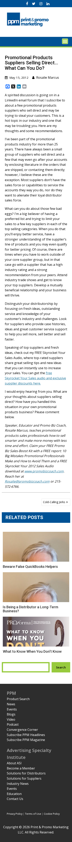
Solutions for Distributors (26, 773)
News (11, 704)
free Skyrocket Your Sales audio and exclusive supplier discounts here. (35, 378)
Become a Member (21, 768)
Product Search (18, 699)
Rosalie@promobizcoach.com (27, 481)
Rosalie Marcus (47, 77)
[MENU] (65, 41)
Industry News (18, 783)
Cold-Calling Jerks (54, 502)
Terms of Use (33, 814)
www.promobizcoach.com (44, 471)
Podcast (13, 724)
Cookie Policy (52, 814)
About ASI (14, 763)
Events (12, 709)
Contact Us (15, 799)
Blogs (11, 714)
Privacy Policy (14, 814)
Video (11, 719)
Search (61, 667)
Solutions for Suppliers (24, 778)
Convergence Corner (22, 729)
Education (14, 794)
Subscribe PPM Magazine (26, 740)
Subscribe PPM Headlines (26, 735)
